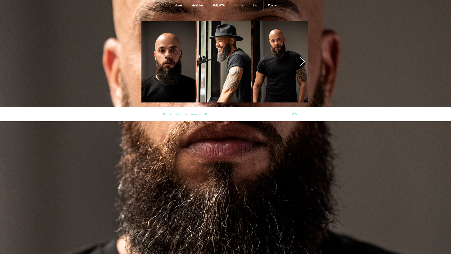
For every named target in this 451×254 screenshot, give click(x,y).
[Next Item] (302, 62)
